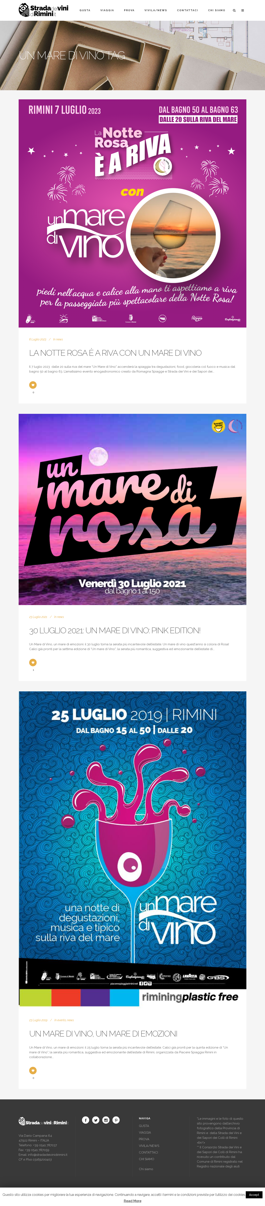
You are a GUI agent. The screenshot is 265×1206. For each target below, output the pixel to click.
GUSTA (144, 1126)
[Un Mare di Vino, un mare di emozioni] (132, 849)
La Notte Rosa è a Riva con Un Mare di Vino (115, 353)
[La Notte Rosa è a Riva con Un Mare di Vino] (132, 213)
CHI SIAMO (146, 1159)
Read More (132, 1201)
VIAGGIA (145, 1132)
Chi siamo (146, 1169)
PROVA (144, 1139)
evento (61, 1020)
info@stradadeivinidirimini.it (47, 1155)
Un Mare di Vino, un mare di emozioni (103, 1033)
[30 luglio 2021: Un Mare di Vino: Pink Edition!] (132, 509)
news (59, 339)
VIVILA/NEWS (149, 1146)
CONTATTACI (148, 1152)
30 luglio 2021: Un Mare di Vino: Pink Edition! (114, 630)
